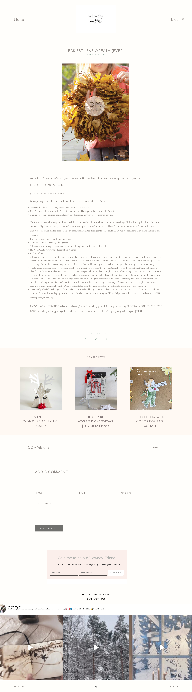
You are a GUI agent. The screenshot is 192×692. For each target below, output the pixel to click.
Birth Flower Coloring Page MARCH (151, 397)
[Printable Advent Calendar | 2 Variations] (96, 397)
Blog (174, 19)
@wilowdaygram (96, 599)
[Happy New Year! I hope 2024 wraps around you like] (96, 647)
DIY (96, 47)
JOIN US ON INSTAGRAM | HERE (47, 184)
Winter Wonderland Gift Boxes (41, 397)
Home (19, 19)
